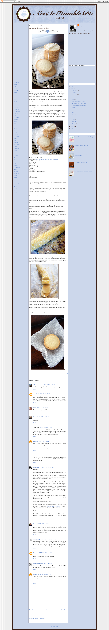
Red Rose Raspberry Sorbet (78, 107)
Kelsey (35, 417)
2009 (72, 128)
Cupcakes (16, 117)
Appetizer (16, 82)
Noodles (16, 154)
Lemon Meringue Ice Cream (78, 101)
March (73, 119)
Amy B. (35, 394)
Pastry (15, 160)
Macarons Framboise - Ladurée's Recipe (83, 171)
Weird (15, 192)
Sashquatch (36, 524)
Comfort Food (17, 111)
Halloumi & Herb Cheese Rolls (79, 103)
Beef (15, 86)
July (73, 99)
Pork (15, 163)
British (15, 96)
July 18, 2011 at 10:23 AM (43, 394)
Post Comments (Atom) (41, 613)
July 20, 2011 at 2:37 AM (45, 524)
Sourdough (16, 183)
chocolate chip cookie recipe (54, 506)
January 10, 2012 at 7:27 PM (44, 574)
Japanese (16, 142)
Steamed (16, 185)
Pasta (15, 158)
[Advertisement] (21, 49)
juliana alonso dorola (38, 384)
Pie (15, 161)
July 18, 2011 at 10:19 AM (50, 384)
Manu (34, 407)
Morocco (16, 152)
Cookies (16, 113)
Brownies (16, 98)
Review (16, 171)
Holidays (16, 132)
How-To (16, 134)
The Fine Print (54, 626)
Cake (15, 100)
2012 (72, 86)
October (74, 92)
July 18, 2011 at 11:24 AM (42, 441)
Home (47, 610)
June (73, 112)
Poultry (16, 165)
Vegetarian (16, 188)
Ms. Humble (36, 467)
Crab (15, 115)
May (73, 115)
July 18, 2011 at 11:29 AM (46, 455)
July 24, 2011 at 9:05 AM (47, 563)
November (74, 90)
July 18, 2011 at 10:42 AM (43, 407)
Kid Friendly (17, 144)
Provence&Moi (37, 553)
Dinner (15, 121)
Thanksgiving (17, 187)
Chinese (16, 107)
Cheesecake (17, 105)
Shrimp (15, 177)
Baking (16, 84)
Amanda (35, 574)
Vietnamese (17, 190)
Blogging (16, 90)
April (73, 117)
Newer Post (31, 610)
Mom (15, 150)
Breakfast (16, 94)
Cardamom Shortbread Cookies (39, 28)
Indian (15, 138)
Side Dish (16, 179)
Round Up (16, 173)
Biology (16, 88)
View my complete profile (76, 35)
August (74, 97)
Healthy (16, 131)
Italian (15, 140)
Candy (15, 102)
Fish (15, 125)
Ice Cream (16, 136)
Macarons (16, 148)
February (74, 121)
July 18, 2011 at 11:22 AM (43, 417)
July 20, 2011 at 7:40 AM (50, 539)
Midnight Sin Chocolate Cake (80, 162)
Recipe (15, 169)
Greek (15, 129)
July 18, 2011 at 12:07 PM (48, 467)
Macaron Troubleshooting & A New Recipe (84, 137)
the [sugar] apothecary (38, 539)
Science (16, 175)
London (16, 146)
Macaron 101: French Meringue (81, 145)
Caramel (16, 103)
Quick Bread (17, 167)
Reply (34, 389)
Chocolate (16, 109)
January (74, 123)
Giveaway (16, 127)
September (74, 94)
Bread (15, 92)
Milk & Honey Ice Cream (77, 110)
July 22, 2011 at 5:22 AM (47, 553)
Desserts (16, 119)
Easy (15, 123)
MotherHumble (37, 563)
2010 (72, 126)
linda (34, 441)
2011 (72, 88)
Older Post (63, 610)
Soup (15, 181)
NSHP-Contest (17, 156)
